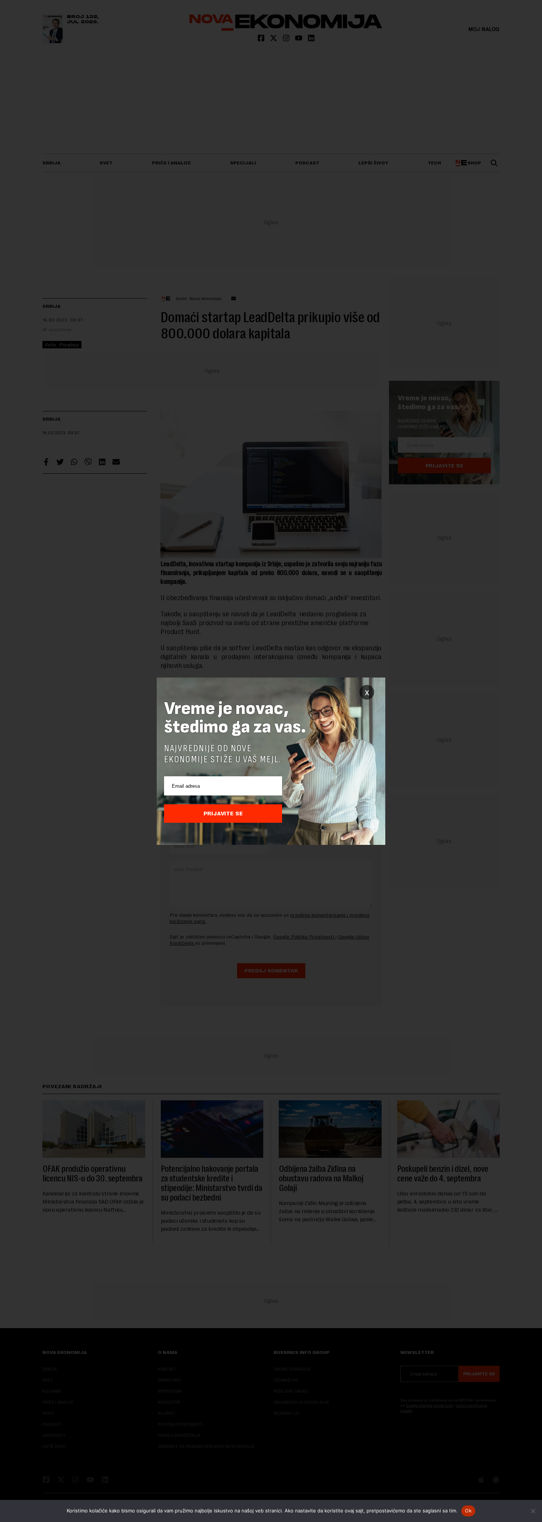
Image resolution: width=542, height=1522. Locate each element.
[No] (532, 1511)
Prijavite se (223, 813)
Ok (468, 1511)
